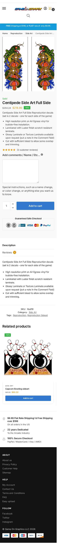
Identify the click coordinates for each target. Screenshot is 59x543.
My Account (8, 484)
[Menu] (7, 8)
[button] (50, 8)
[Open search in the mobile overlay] (28, 15)
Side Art (29, 33)
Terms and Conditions (13, 493)
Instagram (7, 521)
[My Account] (45, 8)
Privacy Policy (9, 464)
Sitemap (6, 472)
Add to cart (35, 205)
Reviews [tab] (8, 252)
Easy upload (8, 501)
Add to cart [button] (28, 398)
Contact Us (8, 489)
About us (7, 460)
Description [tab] (8, 245)
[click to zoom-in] (29, 64)
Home (5, 33)
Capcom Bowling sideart (17, 389)
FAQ (4, 497)
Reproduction (16, 33)
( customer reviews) (27, 150)
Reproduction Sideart (37, 315)
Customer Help (10, 468)
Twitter (5, 517)
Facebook (7, 513)
